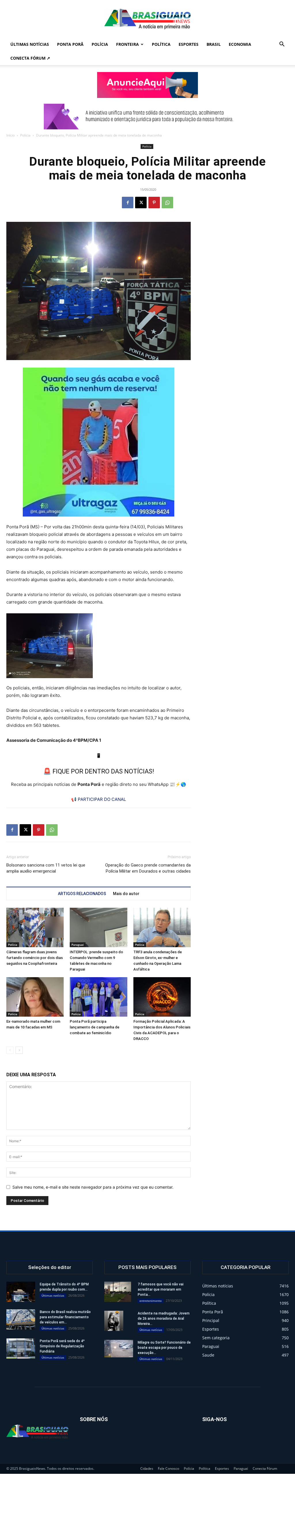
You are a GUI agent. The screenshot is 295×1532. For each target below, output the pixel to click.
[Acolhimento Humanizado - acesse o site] (147, 85)
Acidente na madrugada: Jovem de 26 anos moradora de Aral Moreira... (164, 1318)
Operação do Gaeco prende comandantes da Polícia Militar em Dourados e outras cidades (148, 868)
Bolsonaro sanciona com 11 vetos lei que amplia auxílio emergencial (45, 868)
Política (161, 44)
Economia (240, 44)
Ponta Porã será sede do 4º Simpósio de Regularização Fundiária (62, 1346)
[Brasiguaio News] (147, 19)
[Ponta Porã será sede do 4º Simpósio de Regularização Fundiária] (20, 1348)
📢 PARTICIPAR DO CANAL (98, 799)
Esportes (188, 44)
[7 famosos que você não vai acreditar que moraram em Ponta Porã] (117, 1292)
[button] (282, 45)
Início (10, 135)
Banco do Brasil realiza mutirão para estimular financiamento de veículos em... (65, 1317)
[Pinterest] (154, 202)
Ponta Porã (70, 44)
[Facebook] (127, 202)
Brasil (214, 44)
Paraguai (77, 945)
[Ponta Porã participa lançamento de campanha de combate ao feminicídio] (98, 997)
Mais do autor (126, 894)
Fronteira (127, 44)
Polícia (100, 44)
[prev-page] (10, 1050)
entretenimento (150, 1301)
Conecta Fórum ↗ (30, 58)
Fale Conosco (168, 1468)
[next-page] (19, 1050)
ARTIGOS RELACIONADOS (82, 894)
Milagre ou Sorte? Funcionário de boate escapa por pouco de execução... (164, 1347)
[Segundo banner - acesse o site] (147, 116)
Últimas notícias (29, 44)
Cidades (146, 1468)
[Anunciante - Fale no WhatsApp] (98, 442)
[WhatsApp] (167, 202)
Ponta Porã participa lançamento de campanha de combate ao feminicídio (94, 1027)
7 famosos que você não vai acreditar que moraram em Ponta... (161, 1289)
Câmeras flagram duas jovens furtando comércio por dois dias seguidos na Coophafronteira (34, 958)
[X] (141, 202)
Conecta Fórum (265, 1468)
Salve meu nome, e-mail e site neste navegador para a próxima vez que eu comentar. (92, 1187)
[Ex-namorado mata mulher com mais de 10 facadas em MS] (35, 997)
